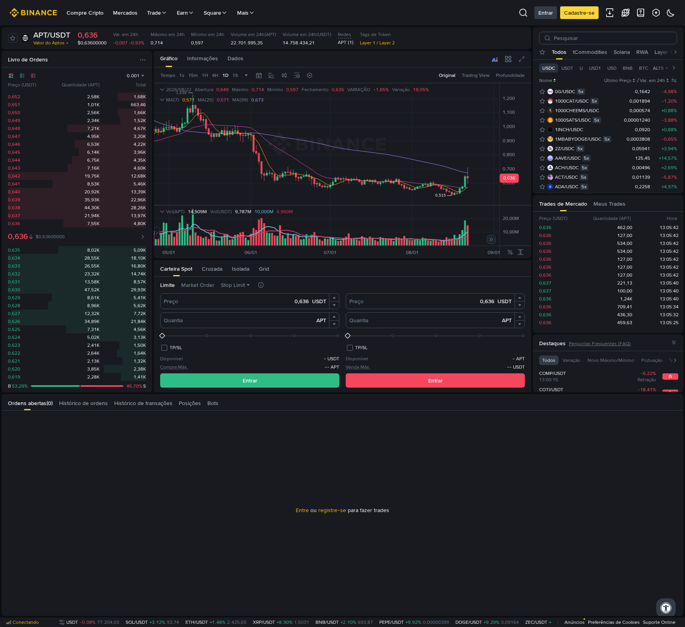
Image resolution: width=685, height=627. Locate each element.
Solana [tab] (622, 51)
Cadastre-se (579, 12)
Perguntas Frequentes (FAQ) (600, 343)
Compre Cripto (85, 12)
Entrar (545, 12)
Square (212, 12)
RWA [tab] (642, 51)
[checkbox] (171, 347)
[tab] (169, 59)
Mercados (125, 12)
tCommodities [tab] (590, 51)
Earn (182, 12)
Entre (302, 510)
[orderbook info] (143, 236)
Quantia (173, 320)
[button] (334, 297)
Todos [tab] (559, 51)
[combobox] (284, 75)
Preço (171, 301)
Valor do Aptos (49, 43)
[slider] (249, 336)
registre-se (332, 510)
